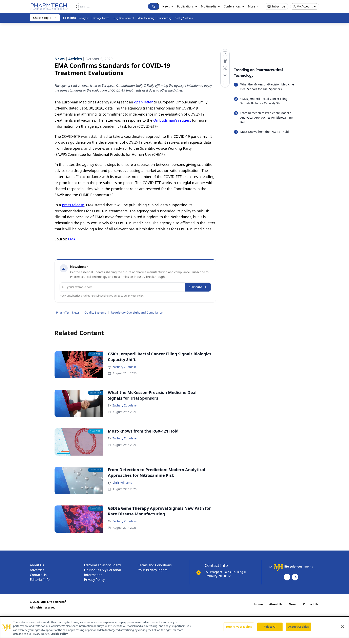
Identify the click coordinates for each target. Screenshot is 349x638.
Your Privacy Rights (152, 570)
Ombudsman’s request (172, 120)
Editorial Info (40, 579)
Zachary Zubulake (124, 367)
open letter (144, 102)
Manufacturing (146, 18)
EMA (72, 239)
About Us (37, 565)
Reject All (270, 627)
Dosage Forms (101, 18)
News (292, 604)
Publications (185, 6)
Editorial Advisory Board (102, 565)
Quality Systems (184, 18)
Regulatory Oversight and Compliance (137, 312)
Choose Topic (42, 18)
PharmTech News (68, 312)
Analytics (84, 18)
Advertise (37, 570)
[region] (174, 627)
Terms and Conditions (155, 565)
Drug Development (123, 18)
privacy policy (135, 295)
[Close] (342, 626)
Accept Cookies (298, 627)
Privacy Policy (94, 579)
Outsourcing (164, 18)
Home (258, 604)
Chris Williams (122, 482)
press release (73, 204)
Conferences (232, 6)
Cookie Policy (59, 634)
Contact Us (38, 575)
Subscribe (195, 287)
